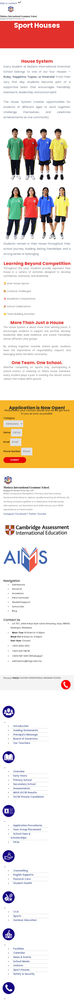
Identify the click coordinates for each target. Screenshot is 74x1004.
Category (9, 418)
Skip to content (9, 3)
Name (7, 432)
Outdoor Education (25, 920)
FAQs (16, 842)
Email (6, 442)
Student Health (22, 883)
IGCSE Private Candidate (28, 796)
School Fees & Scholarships (20, 836)
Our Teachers (21, 743)
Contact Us (18, 998)
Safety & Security (24, 974)
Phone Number (12, 451)
